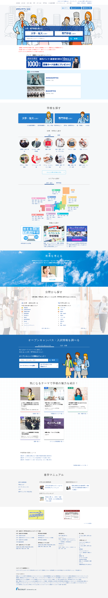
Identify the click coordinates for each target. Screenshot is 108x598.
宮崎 (36, 218)
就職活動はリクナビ (60, 576)
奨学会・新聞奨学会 (69, 125)
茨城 (69, 207)
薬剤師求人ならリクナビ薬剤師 (22, 579)
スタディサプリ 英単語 (40, 570)
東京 (72, 209)
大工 (68, 540)
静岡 (61, 215)
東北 (21, 546)
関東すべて (70, 210)
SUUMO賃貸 (60, 581)
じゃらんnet (31, 581)
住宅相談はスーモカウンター (70, 581)
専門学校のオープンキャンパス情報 (45, 537)
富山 (49, 198)
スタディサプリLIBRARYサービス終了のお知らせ (31, 51)
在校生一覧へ (36, 413)
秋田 (70, 200)
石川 (52, 198)
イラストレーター (63, 540)
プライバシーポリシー (84, 550)
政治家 (25, 321)
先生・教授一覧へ (82, 413)
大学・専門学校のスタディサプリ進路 (73, 579)
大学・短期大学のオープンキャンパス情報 (25, 537)
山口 (44, 200)
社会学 (60, 547)
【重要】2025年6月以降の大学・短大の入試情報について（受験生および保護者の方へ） (41, 47)
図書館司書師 (27, 311)
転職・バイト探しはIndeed (58, 579)
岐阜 (59, 215)
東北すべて (71, 202)
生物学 (61, 319)
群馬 (74, 207)
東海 (29, 546)
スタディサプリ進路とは (63, 1)
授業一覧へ (36, 441)
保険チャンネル (69, 582)
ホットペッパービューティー (43, 582)
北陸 (32, 546)
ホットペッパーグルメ (32, 582)
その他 (87, 125)
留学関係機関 (41, 125)
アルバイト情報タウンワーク (49, 577)
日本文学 (71, 547)
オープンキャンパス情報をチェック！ (32, 356)
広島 (41, 200)
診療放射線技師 (27, 309)
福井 (55, 198)
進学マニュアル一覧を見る (25, 491)
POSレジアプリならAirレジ (35, 584)
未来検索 (18, 3)
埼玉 (77, 207)
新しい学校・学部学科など (54, 125)
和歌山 (53, 217)
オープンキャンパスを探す (27, 365)
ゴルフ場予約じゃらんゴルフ (22, 584)
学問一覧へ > (83, 328)
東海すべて (60, 217)
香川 (36, 201)
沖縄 (42, 218)
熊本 (41, 216)
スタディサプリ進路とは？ (84, 542)
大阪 (53, 215)
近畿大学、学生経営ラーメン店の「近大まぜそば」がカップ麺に (36, 459)
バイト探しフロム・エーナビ (36, 577)
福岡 (33, 216)
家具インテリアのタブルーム (80, 582)
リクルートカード (45, 584)
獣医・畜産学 (63, 325)
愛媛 (39, 201)
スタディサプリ (19, 570)
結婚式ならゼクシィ (39, 581)
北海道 (72, 192)
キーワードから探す (83, 557)
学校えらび (21, 484)
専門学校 (45, 3)
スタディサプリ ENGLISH (28, 570)
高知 (41, 201)
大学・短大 (39, 3)
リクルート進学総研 (50, 570)
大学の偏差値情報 (20, 542)
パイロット (26, 323)
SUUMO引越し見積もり (82, 581)
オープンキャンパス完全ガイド (46, 365)
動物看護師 (26, 313)
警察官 (25, 317)
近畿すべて (49, 219)
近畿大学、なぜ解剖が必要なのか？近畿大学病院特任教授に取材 (36, 455)
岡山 (39, 200)
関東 (23, 546)
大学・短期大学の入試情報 (21, 539)
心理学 (61, 309)
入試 (19, 489)
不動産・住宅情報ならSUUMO (50, 581)
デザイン (67, 547)
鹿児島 (39, 218)
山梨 (56, 192)
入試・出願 (69, 3)
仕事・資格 (29, 3)
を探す (39, 33)
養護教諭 (26, 307)
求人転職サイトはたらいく (62, 577)
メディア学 (62, 317)
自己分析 (23, 3)
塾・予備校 (79, 125)
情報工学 (62, 321)
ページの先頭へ (88, 523)
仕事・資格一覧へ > (46, 328)
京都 (50, 215)
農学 (61, 323)
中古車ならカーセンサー (21, 582)
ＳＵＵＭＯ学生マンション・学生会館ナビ (72, 570)
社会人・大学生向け (81, 3)
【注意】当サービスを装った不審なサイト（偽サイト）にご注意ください (37, 49)
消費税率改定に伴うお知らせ (85, 564)
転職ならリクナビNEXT (21, 576)
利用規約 (81, 549)
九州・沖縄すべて (36, 220)
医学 (62, 548)
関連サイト (52, 584)
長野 (59, 192)
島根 (36, 200)
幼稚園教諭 (63, 541)
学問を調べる (61, 543)
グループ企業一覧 (59, 584)
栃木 (72, 207)
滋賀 (48, 215)
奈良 (50, 217)
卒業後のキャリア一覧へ (57, 413)
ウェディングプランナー (29, 325)
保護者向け (89, 3)
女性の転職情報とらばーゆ (49, 576)
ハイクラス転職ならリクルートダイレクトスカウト (41, 579)
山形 (72, 200)
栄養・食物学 (63, 313)
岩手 (72, 199)
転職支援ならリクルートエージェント (35, 576)
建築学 (61, 311)
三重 (67, 215)
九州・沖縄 (26, 548)
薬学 (65, 548)
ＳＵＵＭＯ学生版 (58, 570)
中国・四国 (21, 548)
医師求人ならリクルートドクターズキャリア (77, 577)
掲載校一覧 (81, 555)
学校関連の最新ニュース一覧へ (80, 465)
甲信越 (26, 546)
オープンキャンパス (61, 3)
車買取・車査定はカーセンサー (22, 577)
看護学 (61, 315)
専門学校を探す (41, 535)
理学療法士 (26, 315)
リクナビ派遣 (68, 576)
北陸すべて (50, 200)
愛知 (64, 215)
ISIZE (65, 584)
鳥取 (33, 200)
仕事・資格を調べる (63, 535)
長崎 (39, 216)
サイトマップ (73, 1)
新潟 (53, 192)
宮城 (75, 199)
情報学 (63, 547)
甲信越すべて (55, 193)
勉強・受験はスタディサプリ (22, 581)
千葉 (69, 209)
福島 (75, 200)
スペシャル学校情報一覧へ (56, 441)
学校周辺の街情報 (83, 559)
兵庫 (48, 217)
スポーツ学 (62, 307)
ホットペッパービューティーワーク (58, 582)
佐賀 (36, 216)
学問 (34, 3)
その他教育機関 (51, 3)
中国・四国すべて (36, 203)
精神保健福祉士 (68, 541)
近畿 (17, 548)
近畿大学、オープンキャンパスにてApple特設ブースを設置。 (35, 457)
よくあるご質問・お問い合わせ (84, 1)
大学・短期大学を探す (21, 535)
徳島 (33, 201)
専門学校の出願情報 (42, 539)
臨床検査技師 (27, 319)
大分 (33, 218)
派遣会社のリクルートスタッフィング (79, 576)
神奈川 (75, 209)
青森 (70, 199)
